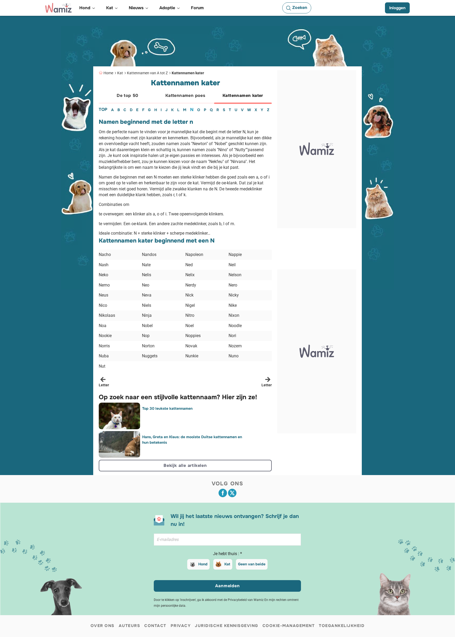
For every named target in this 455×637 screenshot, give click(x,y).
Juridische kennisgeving (226, 625)
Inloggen (397, 8)
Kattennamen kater (188, 73)
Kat (120, 73)
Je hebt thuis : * (227, 553)
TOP (103, 109)
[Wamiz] (58, 7)
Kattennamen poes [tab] (185, 95)
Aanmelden (227, 586)
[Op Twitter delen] (232, 493)
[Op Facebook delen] (223, 493)
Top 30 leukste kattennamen (167, 408)
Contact (155, 625)
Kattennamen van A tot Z (147, 73)
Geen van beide (251, 564)
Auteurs (129, 625)
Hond (202, 564)
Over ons (103, 625)
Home (108, 73)
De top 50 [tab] (128, 95)
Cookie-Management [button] (289, 625)
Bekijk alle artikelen (185, 465)
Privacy (181, 625)
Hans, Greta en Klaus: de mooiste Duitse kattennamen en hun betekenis (192, 439)
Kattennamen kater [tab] (242, 95)
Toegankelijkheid (341, 625)
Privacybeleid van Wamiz (246, 600)
